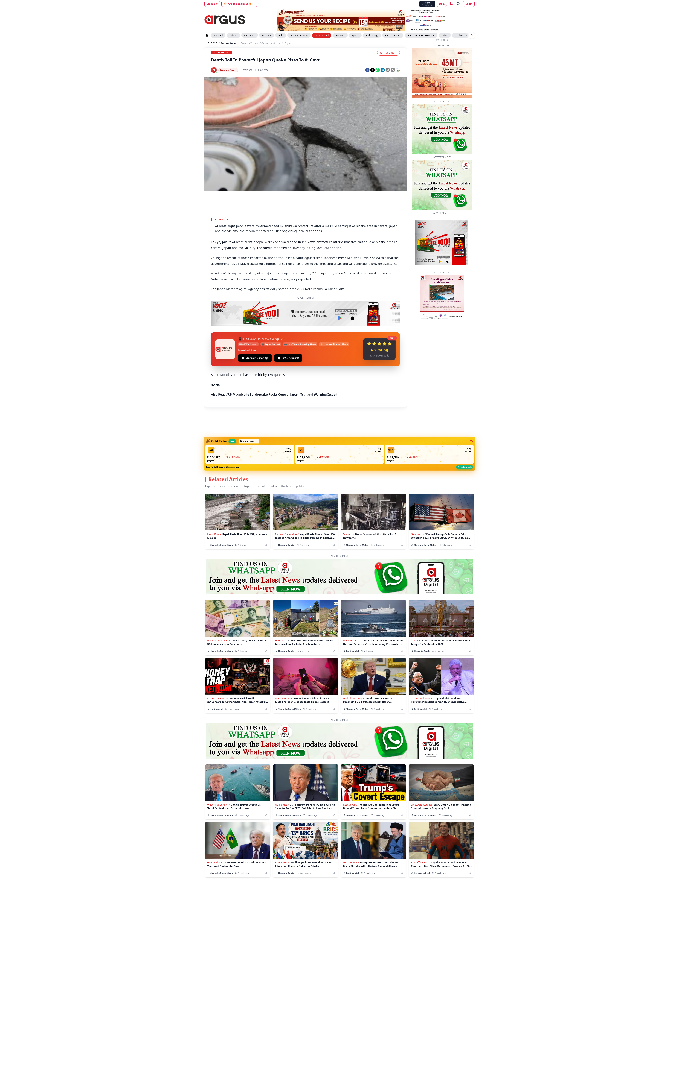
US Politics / (282, 804)
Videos (211, 3)
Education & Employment (421, 35)
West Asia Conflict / (218, 640)
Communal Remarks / (423, 698)
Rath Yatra (249, 35)
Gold (280, 35)
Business (340, 35)
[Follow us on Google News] (398, 70)
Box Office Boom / (421, 862)
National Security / (218, 698)
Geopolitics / (418, 534)
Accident (266, 35)
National (218, 35)
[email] (388, 70)
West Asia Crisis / (353, 640)
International (322, 35)
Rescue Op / (350, 804)
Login (468, 3)
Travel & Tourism (299, 35)
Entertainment (393, 35)
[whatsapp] (377, 70)
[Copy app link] (393, 70)
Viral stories (461, 35)
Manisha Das (227, 70)
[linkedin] (383, 70)
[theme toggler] (451, 4)
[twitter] (372, 70)
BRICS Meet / (283, 862)
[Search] (458, 4)
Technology (372, 35)
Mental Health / (284, 698)
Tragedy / (348, 534)
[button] (249, 454)
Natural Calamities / (287, 534)
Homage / (281, 640)
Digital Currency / (353, 698)
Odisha (233, 35)
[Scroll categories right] (472, 35)
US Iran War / (351, 862)
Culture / (416, 640)
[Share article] (266, 545)
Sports (355, 35)
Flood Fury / (214, 534)
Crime (445, 35)
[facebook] (367, 70)
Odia (442, 3)
